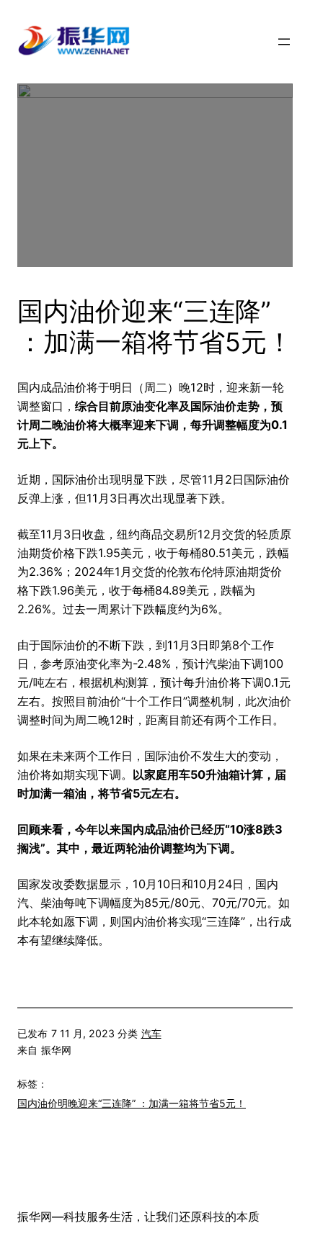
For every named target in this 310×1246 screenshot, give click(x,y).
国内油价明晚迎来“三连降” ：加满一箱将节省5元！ (131, 1103)
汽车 (151, 1033)
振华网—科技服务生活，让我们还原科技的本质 (138, 1216)
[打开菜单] (284, 41)
